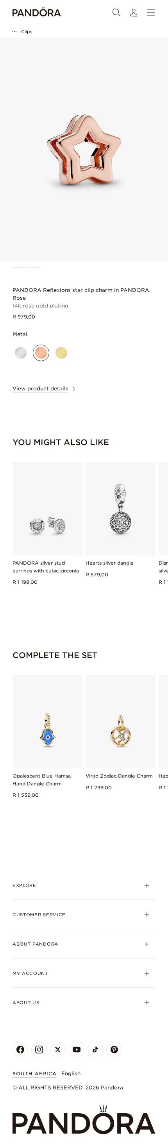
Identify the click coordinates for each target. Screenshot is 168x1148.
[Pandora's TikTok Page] (95, 1049)
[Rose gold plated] (41, 353)
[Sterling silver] (21, 353)
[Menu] (150, 12)
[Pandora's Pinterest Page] (114, 1049)
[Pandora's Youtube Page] (76, 1049)
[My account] (133, 12)
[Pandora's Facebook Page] (20, 1049)
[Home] (37, 12)
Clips (26, 31)
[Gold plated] (61, 353)
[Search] (116, 12)
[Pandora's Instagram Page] (39, 1049)
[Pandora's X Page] (58, 1049)
